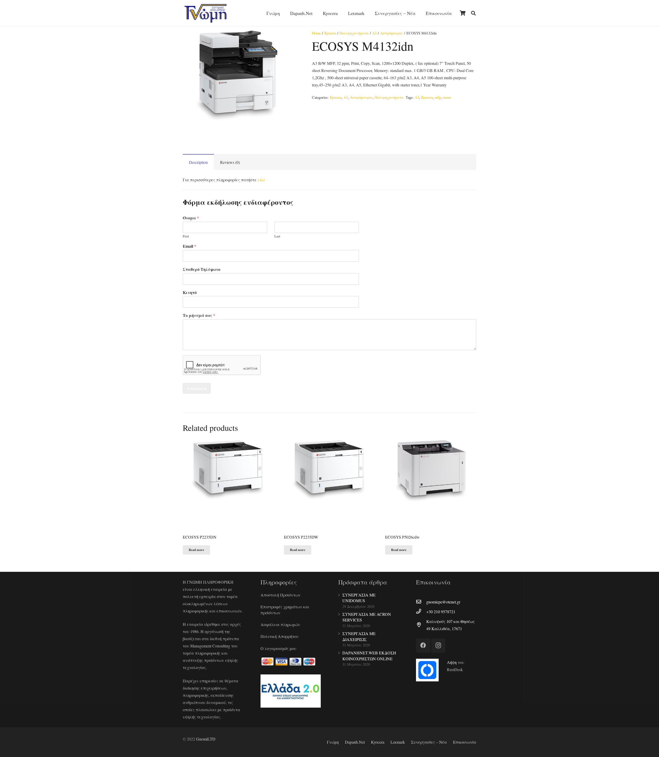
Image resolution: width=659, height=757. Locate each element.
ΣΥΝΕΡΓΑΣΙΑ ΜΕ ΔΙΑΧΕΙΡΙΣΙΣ (359, 636)
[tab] (198, 162)
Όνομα (191, 218)
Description (198, 162)
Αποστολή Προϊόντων (280, 595)
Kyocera (330, 33)
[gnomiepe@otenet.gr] (421, 601)
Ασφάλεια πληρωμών (280, 624)
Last (277, 236)
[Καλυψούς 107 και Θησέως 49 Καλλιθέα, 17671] (421, 625)
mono (447, 97)
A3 (417, 97)
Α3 (374, 33)
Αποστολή (196, 388)
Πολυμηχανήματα (354, 33)
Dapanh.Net (355, 742)
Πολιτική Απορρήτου (280, 636)
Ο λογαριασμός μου (278, 648)
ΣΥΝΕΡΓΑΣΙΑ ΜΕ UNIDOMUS (359, 597)
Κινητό (190, 292)
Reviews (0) (230, 162)
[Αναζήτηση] (473, 13)
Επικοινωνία (464, 742)
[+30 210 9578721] (421, 611)
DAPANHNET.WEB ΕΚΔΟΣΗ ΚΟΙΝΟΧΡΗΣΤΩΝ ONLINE (369, 655)
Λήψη (452, 662)
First (186, 236)
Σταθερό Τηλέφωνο (201, 269)
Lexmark (398, 742)
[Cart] (462, 13)
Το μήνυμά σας (199, 315)
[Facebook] (423, 645)
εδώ (261, 179)
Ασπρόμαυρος (391, 33)
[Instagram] (438, 645)
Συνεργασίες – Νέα (429, 742)
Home (316, 33)
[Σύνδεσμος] (205, 13)
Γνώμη (333, 742)
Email (189, 246)
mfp (438, 97)
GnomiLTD (205, 739)
